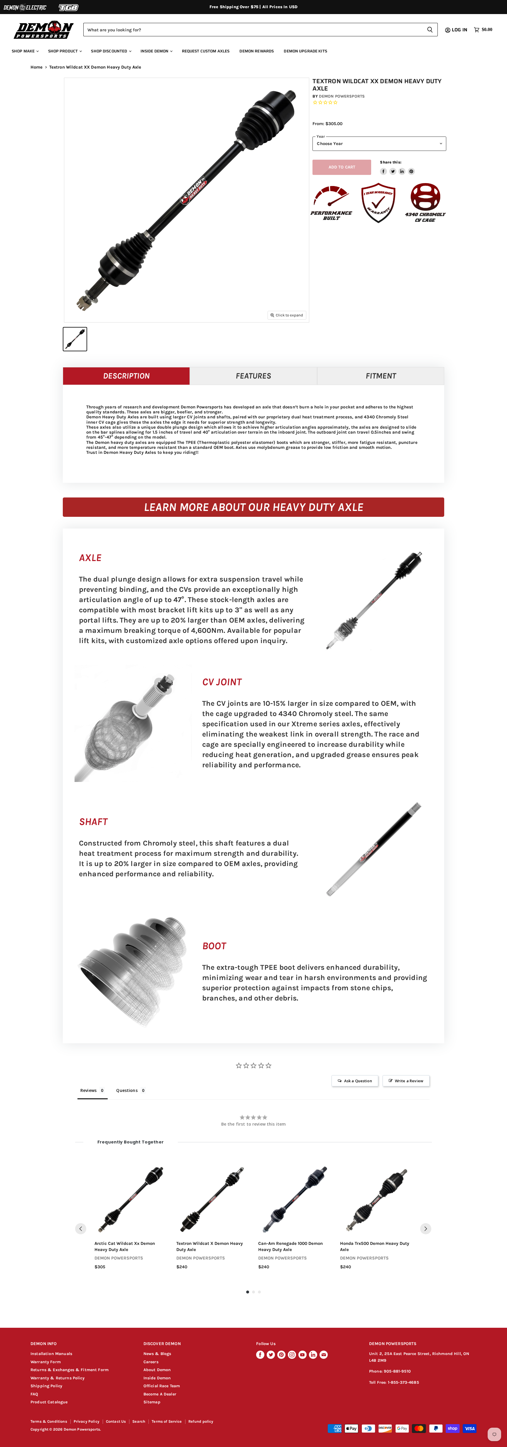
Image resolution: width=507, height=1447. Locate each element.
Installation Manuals (51, 1353)
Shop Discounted (109, 51)
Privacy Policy (86, 1421)
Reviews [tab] (88, 1090)
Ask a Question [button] (358, 1080)
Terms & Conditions (49, 1421)
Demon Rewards (256, 51)
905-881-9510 (397, 1371)
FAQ (34, 1394)
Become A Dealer (159, 1394)
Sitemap (151, 1402)
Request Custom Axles (206, 51)
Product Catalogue (49, 1402)
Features (253, 376)
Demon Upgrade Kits (305, 51)
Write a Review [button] (409, 1080)
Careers (150, 1361)
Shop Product (63, 51)
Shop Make (24, 51)
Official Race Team (161, 1385)
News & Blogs (157, 1353)
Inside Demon (155, 51)
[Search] (430, 29)
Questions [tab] (126, 1090)
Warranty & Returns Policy (57, 1378)
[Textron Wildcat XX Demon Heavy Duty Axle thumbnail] (75, 339)
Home (37, 67)
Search (138, 1421)
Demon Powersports (342, 96)
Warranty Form (46, 1361)
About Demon (157, 1369)
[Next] (425, 1228)
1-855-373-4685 (403, 1382)
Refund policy (201, 1421)
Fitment (381, 376)
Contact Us (116, 1421)
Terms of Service (167, 1421)
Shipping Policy (46, 1385)
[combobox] (252, 29)
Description (126, 376)
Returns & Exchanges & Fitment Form (70, 1369)
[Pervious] (80, 1228)
